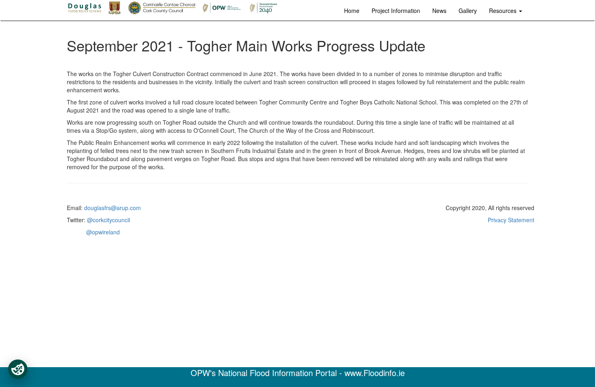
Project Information (396, 10)
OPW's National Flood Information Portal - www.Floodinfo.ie (298, 372)
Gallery (468, 10)
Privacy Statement (511, 220)
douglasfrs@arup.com (112, 208)
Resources (503, 10)
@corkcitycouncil (108, 220)
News (439, 10)
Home (351, 10)
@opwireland (103, 232)
